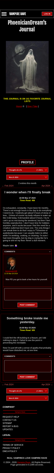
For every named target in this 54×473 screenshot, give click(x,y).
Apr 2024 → (47, 186)
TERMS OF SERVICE (13, 445)
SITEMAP (7, 423)
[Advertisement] (27, 3)
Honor (19, 106)
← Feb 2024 (8, 186)
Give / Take (32, 106)
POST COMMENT (27, 305)
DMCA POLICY (10, 451)
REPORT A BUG (10, 426)
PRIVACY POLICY (11, 448)
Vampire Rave (23, 462)
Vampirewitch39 (11, 271)
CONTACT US (9, 420)
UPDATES (8, 429)
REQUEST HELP (11, 417)
